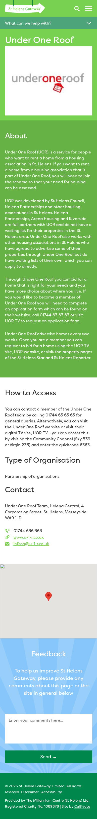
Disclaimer (30, 791)
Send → (48, 756)
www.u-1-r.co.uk (28, 537)
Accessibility (51, 791)
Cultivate (82, 806)
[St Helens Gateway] (25, 6)
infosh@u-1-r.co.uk (31, 543)
